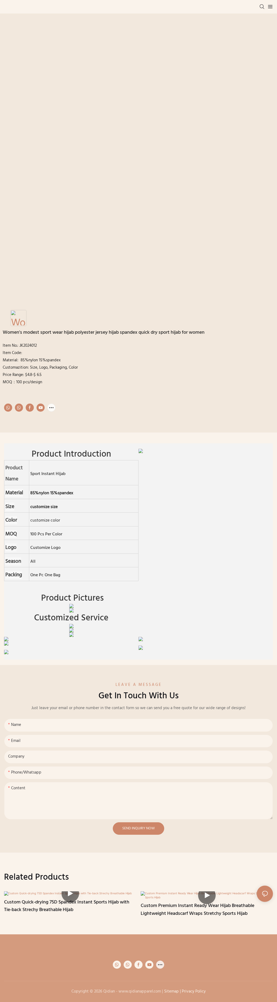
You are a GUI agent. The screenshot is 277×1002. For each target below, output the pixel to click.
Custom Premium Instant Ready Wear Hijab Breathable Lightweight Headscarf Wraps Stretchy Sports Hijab (197, 910)
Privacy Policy (194, 991)
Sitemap (171, 991)
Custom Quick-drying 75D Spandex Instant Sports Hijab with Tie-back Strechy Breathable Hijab (66, 906)
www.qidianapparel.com (139, 991)
